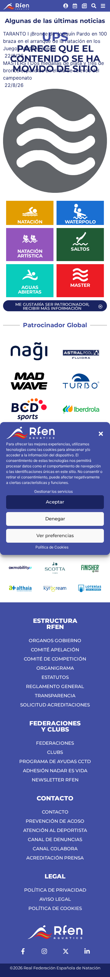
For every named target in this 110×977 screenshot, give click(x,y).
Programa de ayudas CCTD (55, 761)
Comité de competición (55, 659)
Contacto (55, 812)
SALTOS (80, 249)
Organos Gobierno (55, 640)
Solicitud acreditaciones (55, 705)
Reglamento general (55, 686)
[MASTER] (80, 275)
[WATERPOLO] (80, 211)
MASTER (80, 285)
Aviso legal (55, 899)
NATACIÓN (29, 222)
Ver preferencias (55, 535)
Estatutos (55, 677)
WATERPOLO (80, 222)
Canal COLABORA (55, 849)
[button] (101, 434)
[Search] (94, 6)
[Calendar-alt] (75, 6)
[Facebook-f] (23, 951)
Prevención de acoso (55, 821)
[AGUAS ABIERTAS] (30, 275)
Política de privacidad (55, 890)
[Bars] (103, 6)
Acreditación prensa (55, 858)
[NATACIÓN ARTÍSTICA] (30, 238)
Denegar (55, 519)
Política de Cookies (51, 547)
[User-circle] (66, 6)
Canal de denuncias (55, 839)
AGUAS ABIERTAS (30, 289)
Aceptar (55, 502)
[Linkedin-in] (87, 951)
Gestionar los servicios (53, 491)
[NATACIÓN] (30, 211)
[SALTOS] (80, 238)
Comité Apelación (55, 650)
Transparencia (55, 695)
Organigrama (55, 668)
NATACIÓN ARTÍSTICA (29, 253)
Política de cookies (55, 908)
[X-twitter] (66, 951)
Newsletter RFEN (55, 780)
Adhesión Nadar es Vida (55, 770)
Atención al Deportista (55, 830)
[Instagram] (44, 951)
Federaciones (55, 743)
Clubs (55, 752)
